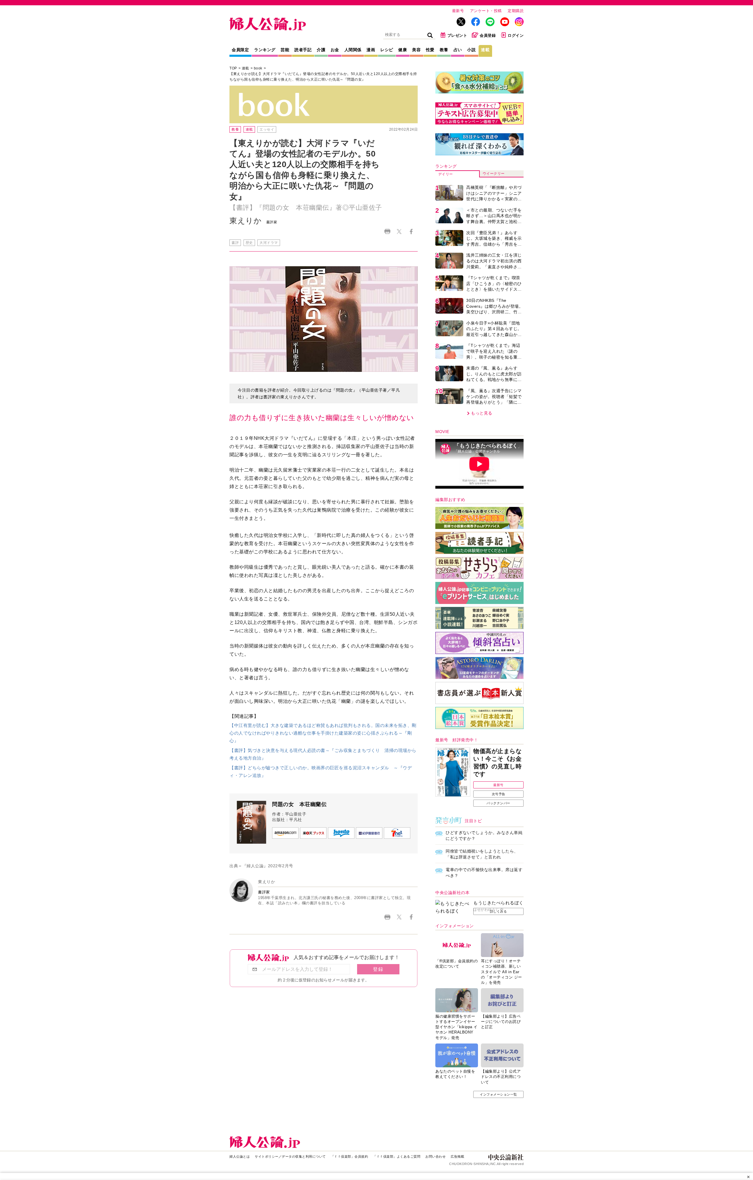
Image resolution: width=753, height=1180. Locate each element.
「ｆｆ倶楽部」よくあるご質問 (396, 1156)
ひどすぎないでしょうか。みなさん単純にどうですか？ (484, 835)
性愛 (430, 49)
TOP (233, 68)
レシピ (386, 49)
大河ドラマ (268, 243)
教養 (444, 49)
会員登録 (488, 35)
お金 (335, 49)
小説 (471, 49)
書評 (235, 243)
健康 (402, 49)
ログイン (516, 35)
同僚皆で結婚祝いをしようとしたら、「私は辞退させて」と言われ (482, 854)
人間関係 (352, 49)
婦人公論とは (239, 1156)
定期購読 (516, 11)
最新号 (458, 11)
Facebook (411, 231)
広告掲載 (457, 1156)
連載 (485, 49)
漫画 (370, 49)
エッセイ (266, 129)
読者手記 (302, 49)
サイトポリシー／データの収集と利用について (290, 1156)
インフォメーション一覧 (498, 1094)
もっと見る (481, 413)
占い (458, 49)
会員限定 (240, 49)
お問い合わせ (435, 1156)
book (258, 68)
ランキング (265, 49)
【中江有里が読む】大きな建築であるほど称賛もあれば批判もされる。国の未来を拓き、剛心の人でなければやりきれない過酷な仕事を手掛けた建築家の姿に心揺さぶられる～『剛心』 (323, 733)
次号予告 (498, 794)
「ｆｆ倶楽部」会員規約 (349, 1156)
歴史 (249, 243)
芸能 (285, 49)
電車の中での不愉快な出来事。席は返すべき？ (484, 872)
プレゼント (457, 35)
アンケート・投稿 (486, 11)
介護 (321, 49)
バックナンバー (498, 803)
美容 (416, 49)
